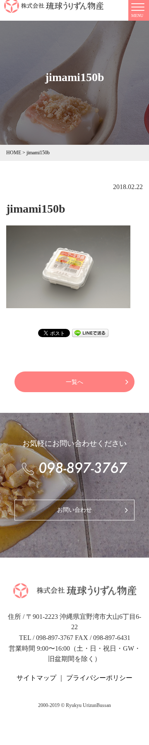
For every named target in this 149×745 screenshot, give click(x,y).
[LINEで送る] (90, 331)
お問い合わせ (74, 510)
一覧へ (74, 382)
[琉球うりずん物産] (74, 593)
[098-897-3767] (74, 468)
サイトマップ (36, 677)
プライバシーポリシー (99, 677)
